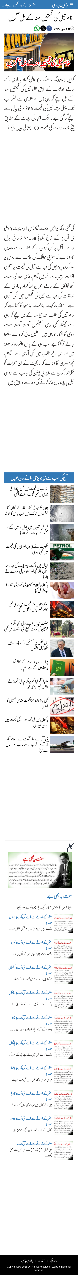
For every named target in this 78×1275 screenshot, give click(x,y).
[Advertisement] (39, 174)
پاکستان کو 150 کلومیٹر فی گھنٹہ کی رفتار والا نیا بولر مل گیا (26, 587)
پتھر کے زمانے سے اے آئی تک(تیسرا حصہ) (31, 1096)
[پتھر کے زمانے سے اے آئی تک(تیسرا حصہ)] (63, 1101)
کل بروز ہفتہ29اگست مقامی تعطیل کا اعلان (27, 702)
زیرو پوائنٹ (6, 5)
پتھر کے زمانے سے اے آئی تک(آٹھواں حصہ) (30, 970)
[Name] (72, 4)
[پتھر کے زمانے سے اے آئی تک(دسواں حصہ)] (63, 925)
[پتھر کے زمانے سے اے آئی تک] (63, 1151)
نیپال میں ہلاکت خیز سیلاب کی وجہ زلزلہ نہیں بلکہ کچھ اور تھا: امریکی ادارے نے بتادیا (26, 571)
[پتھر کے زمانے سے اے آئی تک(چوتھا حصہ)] (63, 1076)
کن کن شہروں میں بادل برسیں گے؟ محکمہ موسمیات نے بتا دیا (27, 529)
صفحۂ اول (32, 5)
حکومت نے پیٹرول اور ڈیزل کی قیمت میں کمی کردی (27, 548)
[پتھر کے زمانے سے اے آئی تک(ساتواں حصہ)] (63, 1000)
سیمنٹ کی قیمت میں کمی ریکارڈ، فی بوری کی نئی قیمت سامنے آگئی (28, 491)
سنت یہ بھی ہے (59, 895)
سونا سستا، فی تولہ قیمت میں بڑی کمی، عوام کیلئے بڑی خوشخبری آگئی (28, 606)
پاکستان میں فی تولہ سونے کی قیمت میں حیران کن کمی (26, 722)
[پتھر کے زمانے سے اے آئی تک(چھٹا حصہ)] (63, 1025)
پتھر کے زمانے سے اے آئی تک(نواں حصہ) (31, 945)
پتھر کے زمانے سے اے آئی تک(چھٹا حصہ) (32, 1020)
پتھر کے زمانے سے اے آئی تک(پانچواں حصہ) (30, 1046)
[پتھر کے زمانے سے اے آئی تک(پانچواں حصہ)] (63, 1051)
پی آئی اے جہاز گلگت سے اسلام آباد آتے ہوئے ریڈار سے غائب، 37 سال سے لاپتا (27, 744)
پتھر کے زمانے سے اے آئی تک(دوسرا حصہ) (31, 1121)
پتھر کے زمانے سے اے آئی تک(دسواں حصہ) (30, 920)
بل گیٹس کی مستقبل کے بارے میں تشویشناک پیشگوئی (28, 645)
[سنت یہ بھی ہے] (40, 871)
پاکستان (23, 5)
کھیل (15, 5)
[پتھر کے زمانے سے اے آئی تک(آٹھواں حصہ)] (63, 975)
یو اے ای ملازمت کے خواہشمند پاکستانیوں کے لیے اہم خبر (30, 664)
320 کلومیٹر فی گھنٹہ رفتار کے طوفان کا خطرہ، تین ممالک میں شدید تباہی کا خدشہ (26, 510)
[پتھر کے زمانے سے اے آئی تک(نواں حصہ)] (63, 950)
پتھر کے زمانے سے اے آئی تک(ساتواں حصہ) (30, 995)
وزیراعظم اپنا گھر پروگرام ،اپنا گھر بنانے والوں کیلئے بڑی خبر (28, 683)
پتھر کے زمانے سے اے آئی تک (34, 1143)
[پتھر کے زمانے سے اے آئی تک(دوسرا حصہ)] (63, 1126)
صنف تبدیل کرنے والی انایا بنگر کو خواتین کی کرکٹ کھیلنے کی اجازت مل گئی (26, 625)
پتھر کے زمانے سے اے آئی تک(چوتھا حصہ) (31, 1071)
